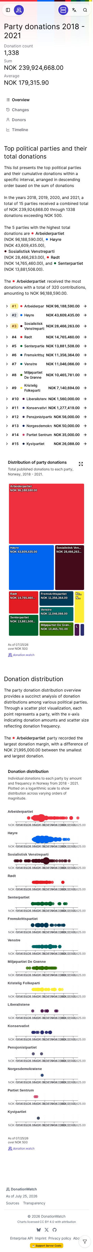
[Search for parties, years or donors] (85, 10)
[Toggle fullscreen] (81, 464)
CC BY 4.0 (47, 1222)
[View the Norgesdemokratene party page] (85, 425)
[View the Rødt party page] (85, 337)
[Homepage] (19, 10)
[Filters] (85, 1242)
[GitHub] (55, 1230)
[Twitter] (47, 1230)
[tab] (46, 100)
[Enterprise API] (63, 10)
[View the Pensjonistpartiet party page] (85, 416)
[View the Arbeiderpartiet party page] (85, 306)
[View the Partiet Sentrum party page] (85, 434)
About (78, 1238)
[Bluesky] (39, 1230)
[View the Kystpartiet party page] (85, 443)
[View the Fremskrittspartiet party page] (85, 355)
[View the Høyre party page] (85, 315)
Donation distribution (33, 679)
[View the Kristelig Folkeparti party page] (85, 387)
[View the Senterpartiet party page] (85, 346)
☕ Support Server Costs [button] (46, 1245)
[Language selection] (74, 10)
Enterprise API (21, 1238)
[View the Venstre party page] (85, 363)
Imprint (40, 1238)
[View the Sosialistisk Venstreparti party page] (85, 326)
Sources (12, 1203)
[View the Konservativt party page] (85, 407)
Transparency (34, 1203)
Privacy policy (59, 1238)
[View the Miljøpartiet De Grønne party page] (85, 374)
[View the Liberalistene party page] (85, 398)
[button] (42, 306)
